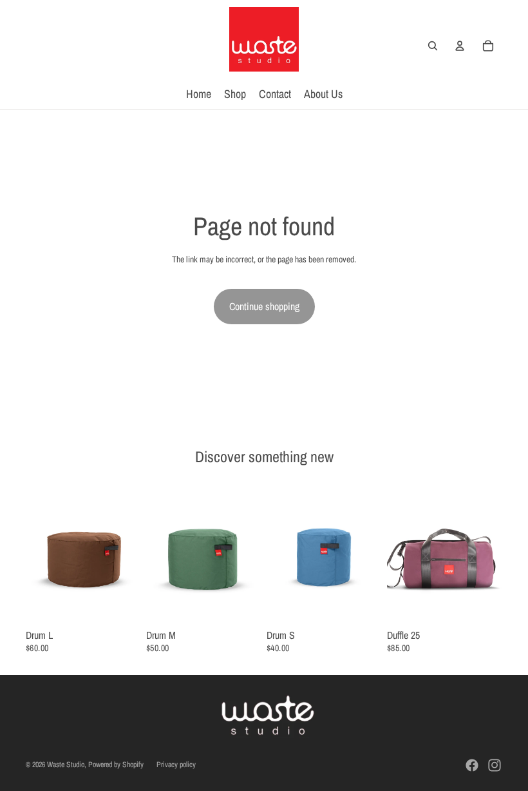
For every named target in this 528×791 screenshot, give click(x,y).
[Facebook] (472, 765)
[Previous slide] (36, 552)
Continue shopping (264, 306)
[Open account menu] (460, 46)
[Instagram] (494, 765)
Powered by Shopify (116, 764)
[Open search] (433, 46)
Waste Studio (65, 764)
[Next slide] (131, 552)
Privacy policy (176, 764)
